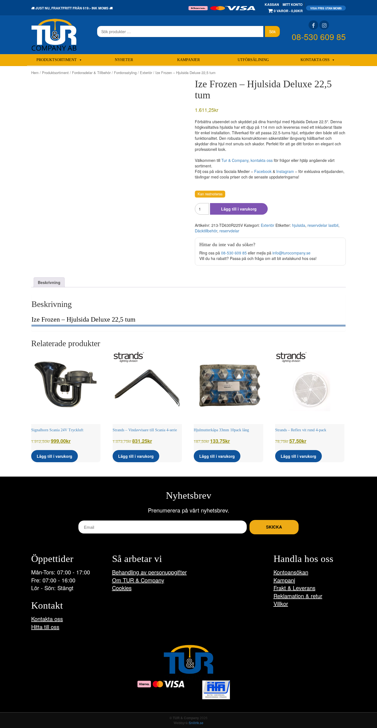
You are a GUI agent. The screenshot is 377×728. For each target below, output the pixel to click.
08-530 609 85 (319, 37)
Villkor (281, 604)
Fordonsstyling (125, 72)
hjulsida (298, 225)
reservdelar (229, 230)
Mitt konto (292, 4)
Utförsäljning (253, 60)
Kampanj (284, 580)
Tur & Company (234, 160)
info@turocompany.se (291, 253)
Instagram (285, 171)
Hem (35, 72)
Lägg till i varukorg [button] (54, 456)
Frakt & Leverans (294, 588)
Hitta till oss (45, 627)
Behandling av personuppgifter (149, 572)
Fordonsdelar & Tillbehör (91, 72)
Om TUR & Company (138, 580)
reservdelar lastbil (322, 225)
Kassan (272, 4)
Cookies (122, 588)
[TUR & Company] (54, 34)
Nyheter (124, 60)
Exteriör (146, 72)
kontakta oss (262, 160)
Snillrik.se (196, 722)
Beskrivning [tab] (49, 282)
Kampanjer (188, 60)
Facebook (263, 171)
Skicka (274, 527)
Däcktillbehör (206, 230)
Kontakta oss (315, 60)
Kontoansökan (291, 572)
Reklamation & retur (298, 596)
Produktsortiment (56, 60)
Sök (272, 31)
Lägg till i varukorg (239, 209)
